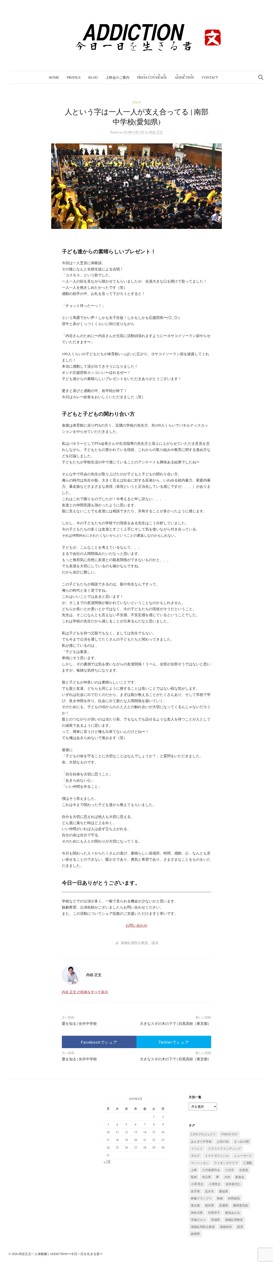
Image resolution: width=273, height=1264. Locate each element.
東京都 (195, 1205)
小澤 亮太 (197, 1184)
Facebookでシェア (99, 1042)
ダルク (195, 1156)
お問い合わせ (136, 925)
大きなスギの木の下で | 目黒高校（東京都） (175, 1023)
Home (54, 77)
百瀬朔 (223, 1205)
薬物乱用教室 (234, 1220)
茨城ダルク (198, 1220)
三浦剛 (247, 1163)
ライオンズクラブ (226, 1163)
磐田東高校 (240, 1205)
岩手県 (195, 1191)
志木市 (209, 1191)
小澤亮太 (215, 1184)
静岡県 (195, 1234)
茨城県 (215, 1220)
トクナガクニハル (217, 1156)
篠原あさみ (232, 1213)
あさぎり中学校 (201, 1141)
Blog (93, 77)
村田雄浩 (234, 1198)
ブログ (136, 102)
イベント (197, 1148)
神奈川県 (197, 1213)
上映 (194, 1170)
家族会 (239, 1177)
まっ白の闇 (241, 1141)
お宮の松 (223, 1141)
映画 (220, 1198)
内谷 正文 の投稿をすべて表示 (85, 992)
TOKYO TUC (229, 1134)
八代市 (229, 1170)
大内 (227, 1177)
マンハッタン (200, 1163)
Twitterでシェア (173, 1042)
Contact (210, 77)
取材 (194, 1177)
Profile (74, 77)
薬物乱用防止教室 (134, 942)
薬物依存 (226, 1227)
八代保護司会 (211, 1170)
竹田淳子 (214, 1213)
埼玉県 (206, 1177)
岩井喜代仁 (233, 1184)
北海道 (243, 1170)
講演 (154, 942)
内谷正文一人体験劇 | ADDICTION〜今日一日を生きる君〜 (61, 1254)
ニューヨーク (243, 1156)
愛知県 (223, 1191)
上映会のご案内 (117, 77)
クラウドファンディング (224, 1148)
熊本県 (209, 1205)
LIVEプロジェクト (203, 1134)
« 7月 (107, 1161)
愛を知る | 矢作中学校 (79, 1023)
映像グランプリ (201, 1198)
